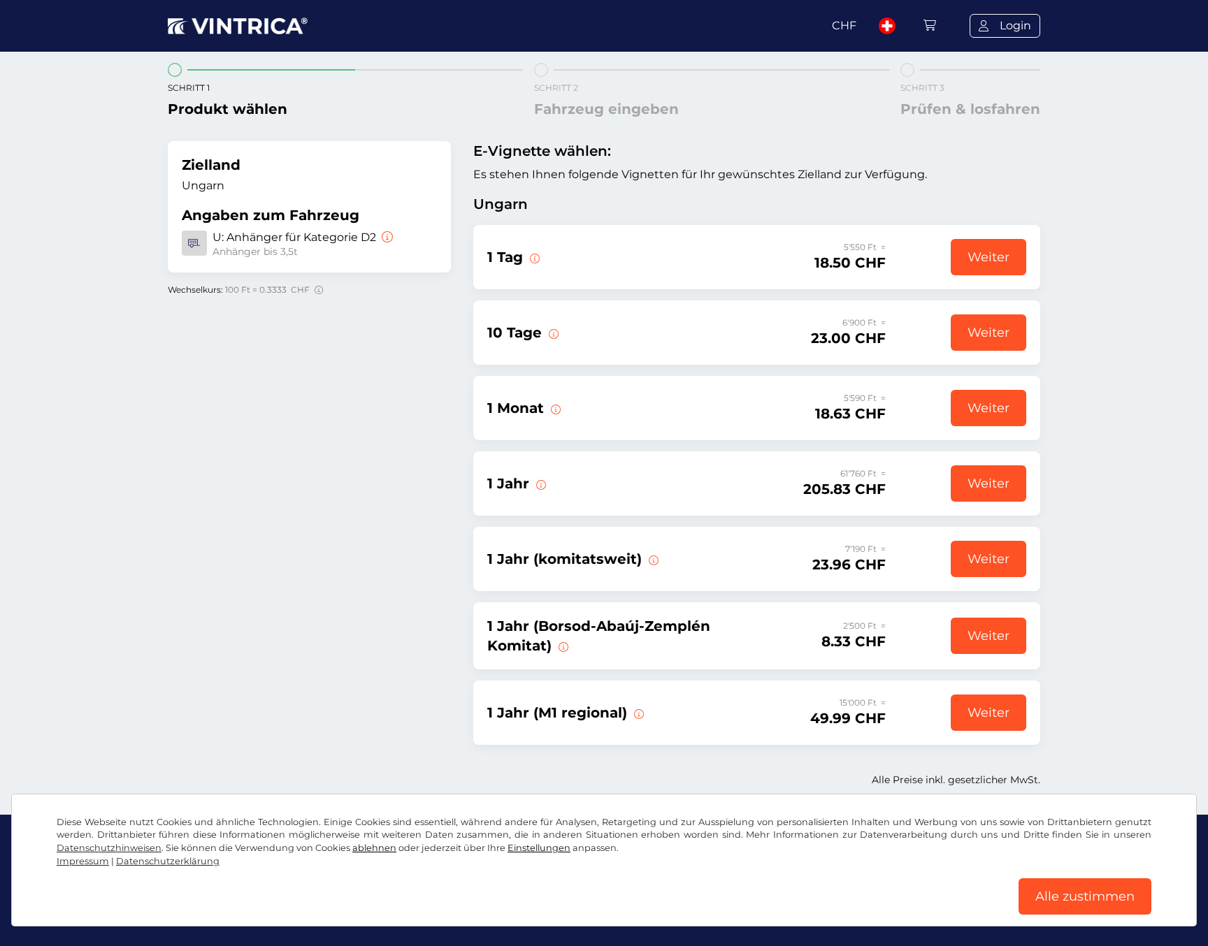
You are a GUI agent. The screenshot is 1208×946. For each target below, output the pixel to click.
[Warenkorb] (929, 25)
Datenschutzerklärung (168, 861)
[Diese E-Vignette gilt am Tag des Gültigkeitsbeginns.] (533, 257)
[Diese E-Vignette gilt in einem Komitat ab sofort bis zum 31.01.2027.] (652, 559)
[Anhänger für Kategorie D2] (386, 237)
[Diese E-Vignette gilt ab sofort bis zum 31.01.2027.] (539, 483)
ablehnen (374, 848)
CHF (844, 25)
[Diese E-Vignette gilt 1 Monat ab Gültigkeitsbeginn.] (554, 408)
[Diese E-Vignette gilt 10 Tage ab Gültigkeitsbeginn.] (552, 332)
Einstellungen (539, 848)
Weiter (988, 257)
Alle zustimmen (1085, 896)
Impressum (83, 861)
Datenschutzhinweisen (109, 848)
